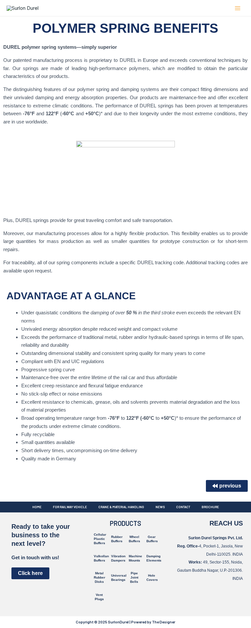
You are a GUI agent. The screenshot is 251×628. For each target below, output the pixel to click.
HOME (37, 507)
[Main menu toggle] (238, 8)
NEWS (160, 507)
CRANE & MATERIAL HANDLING (121, 507)
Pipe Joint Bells (134, 577)
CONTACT (183, 507)
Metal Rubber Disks (99, 577)
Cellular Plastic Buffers (100, 539)
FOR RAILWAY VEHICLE (70, 507)
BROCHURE (210, 507)
